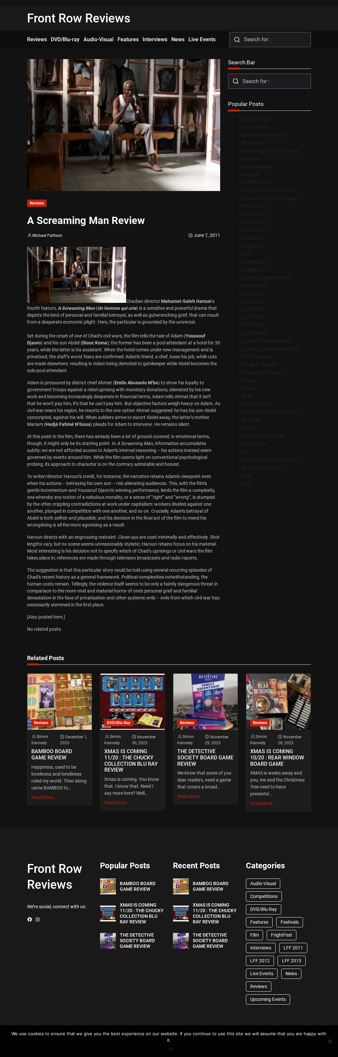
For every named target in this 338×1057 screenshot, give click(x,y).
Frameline (253, 262)
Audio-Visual (256, 119)
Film (246, 254)
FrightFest (253, 270)
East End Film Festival (267, 190)
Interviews (253, 285)
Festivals (251, 246)
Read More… (43, 797)
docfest (250, 175)
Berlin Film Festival (264, 135)
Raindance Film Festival (269, 412)
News (247, 388)
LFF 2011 (252, 293)
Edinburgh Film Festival (269, 198)
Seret (247, 428)
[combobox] (270, 39)
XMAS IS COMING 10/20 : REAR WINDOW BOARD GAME (277, 758)
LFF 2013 (252, 309)
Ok (171, 1048)
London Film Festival (265, 341)
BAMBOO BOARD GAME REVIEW (51, 755)
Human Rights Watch (266, 277)
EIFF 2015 (253, 230)
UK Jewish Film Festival (269, 460)
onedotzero (254, 404)
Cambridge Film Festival (270, 151)
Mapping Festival (261, 372)
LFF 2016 (252, 325)
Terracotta (253, 444)
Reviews (37, 203)
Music (248, 380)
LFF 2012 (252, 301)
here (57, 617)
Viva (246, 475)
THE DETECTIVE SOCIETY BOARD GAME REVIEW (205, 758)
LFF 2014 (252, 317)
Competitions (257, 167)
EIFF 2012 (253, 206)
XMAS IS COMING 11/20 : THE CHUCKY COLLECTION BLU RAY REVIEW (131, 761)
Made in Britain (259, 365)
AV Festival (254, 127)
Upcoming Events (261, 467)
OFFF (247, 396)
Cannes (250, 159)
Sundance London (262, 436)
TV (244, 452)
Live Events (254, 333)
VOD (246, 483)
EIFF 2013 (253, 214)
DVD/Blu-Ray (256, 182)
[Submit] (237, 39)
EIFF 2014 (253, 222)
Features (251, 238)
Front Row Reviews (78, 18)
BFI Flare (252, 143)
